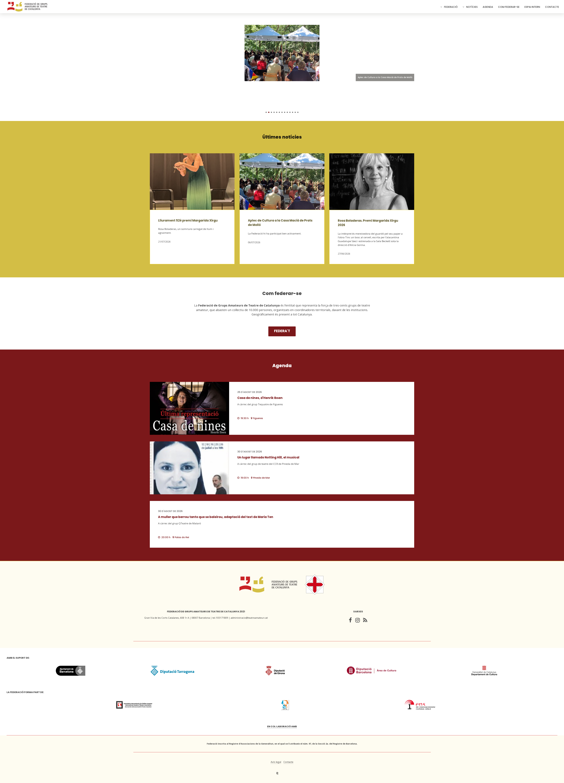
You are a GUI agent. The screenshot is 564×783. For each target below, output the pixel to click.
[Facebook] (350, 621)
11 (292, 112)
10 (290, 112)
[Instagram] (357, 621)
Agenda (488, 7)
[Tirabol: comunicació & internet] (282, 773)
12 (295, 112)
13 (297, 112)
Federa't (282, 331)
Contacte (552, 7)
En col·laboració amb (282, 726)
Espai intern (532, 7)
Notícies (472, 7)
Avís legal (276, 762)
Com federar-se (508, 7)
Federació (451, 7)
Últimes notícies (282, 137)
